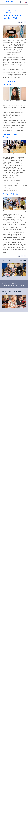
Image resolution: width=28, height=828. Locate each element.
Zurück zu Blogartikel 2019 (9, 6)
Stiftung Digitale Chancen (18, 285)
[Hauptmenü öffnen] (2, 2)
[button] (19, 22)
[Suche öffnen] (21, 2)
